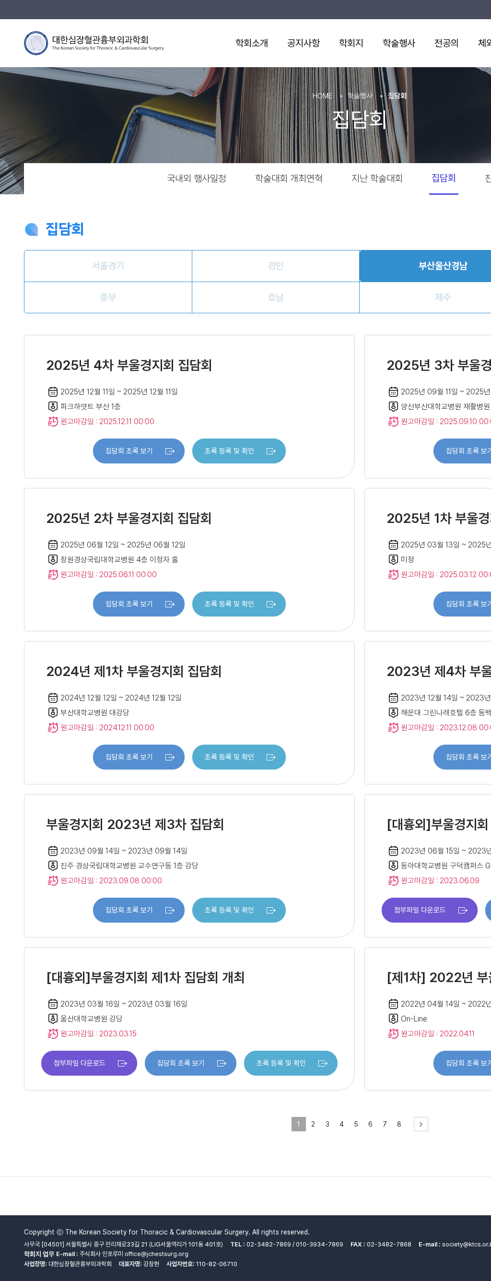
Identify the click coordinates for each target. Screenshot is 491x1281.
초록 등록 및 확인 (229, 451)
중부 (108, 297)
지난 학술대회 (377, 178)
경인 (276, 266)
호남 (276, 297)
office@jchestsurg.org (156, 1253)
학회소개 (251, 43)
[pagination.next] (421, 1124)
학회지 (351, 43)
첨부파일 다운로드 (420, 910)
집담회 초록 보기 (129, 451)
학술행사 (399, 43)
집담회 (444, 178)
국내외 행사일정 (196, 178)
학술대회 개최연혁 (289, 178)
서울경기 (108, 266)
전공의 (446, 43)
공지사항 (303, 43)
